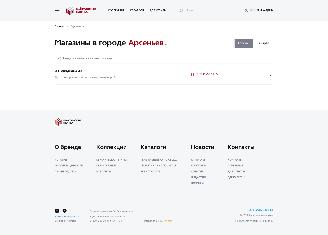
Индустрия (199, 177)
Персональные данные (260, 210)
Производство (65, 172)
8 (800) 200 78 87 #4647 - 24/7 (107, 221)
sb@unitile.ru (118, 216)
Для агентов (236, 172)
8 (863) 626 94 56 (99, 216)
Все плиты (103, 172)
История (61, 160)
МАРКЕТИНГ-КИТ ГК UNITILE (158, 166)
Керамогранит (106, 166)
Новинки (197, 183)
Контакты (241, 147)
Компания (198, 166)
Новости (202, 147)
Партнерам (235, 166)
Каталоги (137, 10)
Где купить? (236, 177)
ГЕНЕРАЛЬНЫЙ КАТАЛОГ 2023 (159, 160)
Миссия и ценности (69, 166)
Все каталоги (150, 172)
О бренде (68, 147)
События (197, 172)
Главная (59, 26)
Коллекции (116, 10)
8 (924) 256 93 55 (207, 74)
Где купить (158, 10)
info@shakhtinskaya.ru (67, 217)
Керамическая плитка (111, 160)
